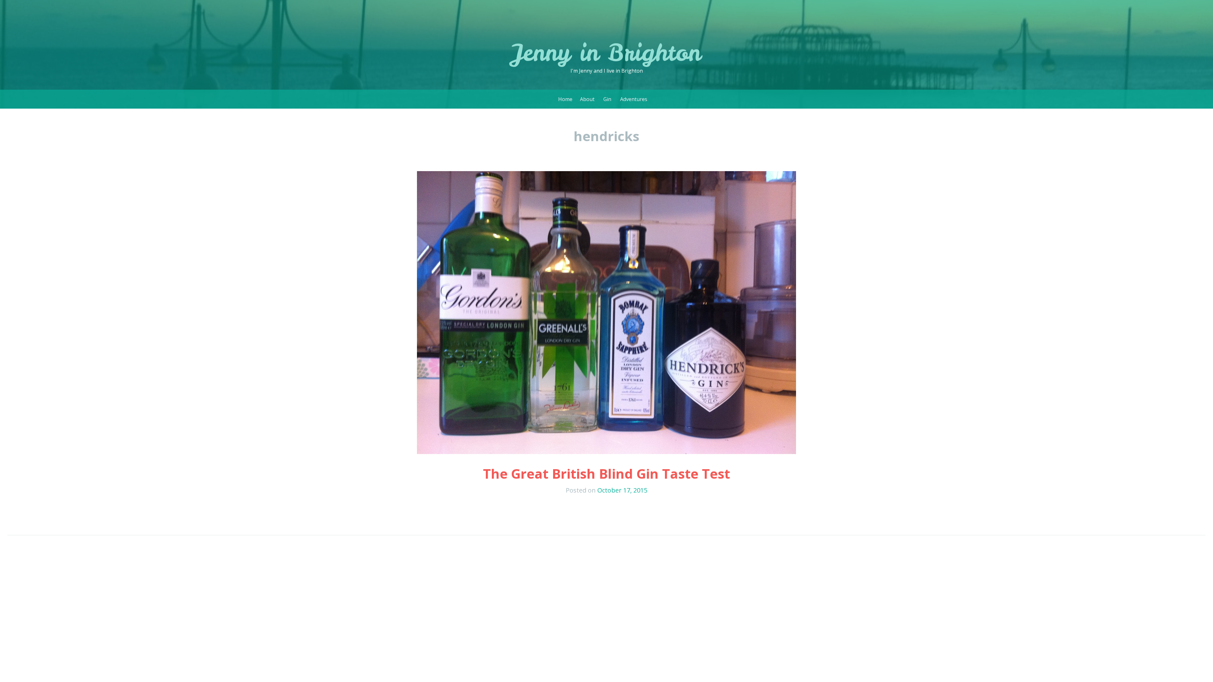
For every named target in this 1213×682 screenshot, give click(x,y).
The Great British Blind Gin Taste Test (606, 473)
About (587, 99)
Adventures (633, 99)
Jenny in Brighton (606, 52)
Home (565, 99)
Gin (607, 99)
